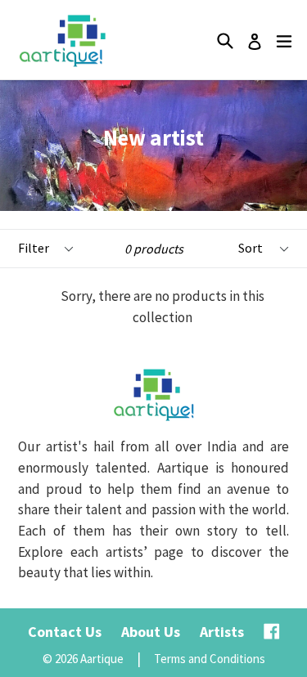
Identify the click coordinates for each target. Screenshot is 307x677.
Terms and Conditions (209, 658)
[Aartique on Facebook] (272, 631)
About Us (150, 631)
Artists (222, 631)
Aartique (102, 658)
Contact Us (65, 631)
